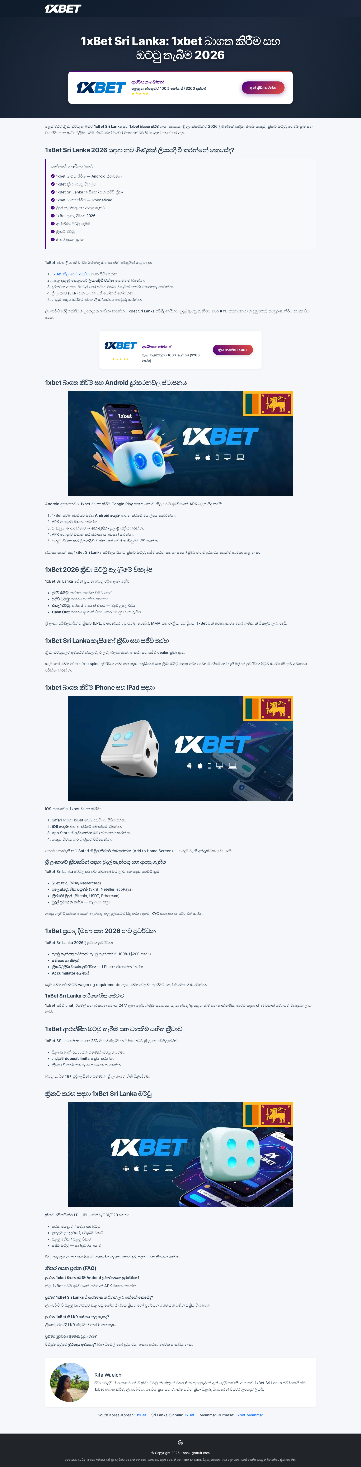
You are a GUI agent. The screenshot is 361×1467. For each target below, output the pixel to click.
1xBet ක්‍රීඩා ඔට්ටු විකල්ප (76, 184)
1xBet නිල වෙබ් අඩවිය (71, 274)
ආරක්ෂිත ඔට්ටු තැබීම (73, 223)
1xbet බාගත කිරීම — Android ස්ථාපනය (89, 176)
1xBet (141, 1415)
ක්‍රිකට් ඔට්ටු (65, 231)
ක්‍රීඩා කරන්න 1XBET (233, 350)
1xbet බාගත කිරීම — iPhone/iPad (84, 200)
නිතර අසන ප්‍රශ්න (70, 239)
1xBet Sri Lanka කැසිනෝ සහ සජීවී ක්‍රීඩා (89, 192)
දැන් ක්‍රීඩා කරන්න (263, 88)
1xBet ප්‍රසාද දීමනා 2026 (75, 216)
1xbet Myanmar (249, 1415)
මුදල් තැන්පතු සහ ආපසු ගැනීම (80, 208)
